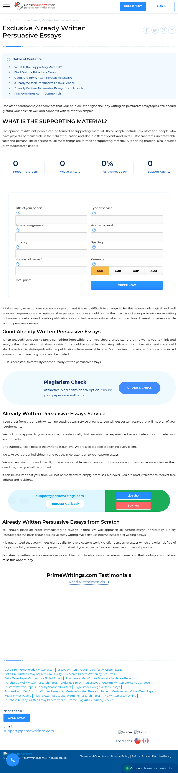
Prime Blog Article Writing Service (91, 700)
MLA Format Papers (18, 696)
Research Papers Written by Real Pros (90, 674)
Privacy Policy (120, 756)
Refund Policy (141, 756)
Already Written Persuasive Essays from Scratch (48, 88)
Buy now (133, 505)
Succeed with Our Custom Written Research (34, 691)
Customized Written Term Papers (134, 691)
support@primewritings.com (60, 496)
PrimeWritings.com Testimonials (38, 93)
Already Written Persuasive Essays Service (44, 83)
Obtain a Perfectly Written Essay (101, 669)
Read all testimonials (87, 582)
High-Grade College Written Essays (97, 687)
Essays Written (67, 669)
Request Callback (65, 503)
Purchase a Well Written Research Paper (31, 682)
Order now (133, 6)
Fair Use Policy (161, 756)
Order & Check (139, 387)
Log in (161, 6)
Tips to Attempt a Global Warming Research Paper (67, 696)
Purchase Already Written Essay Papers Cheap (35, 700)
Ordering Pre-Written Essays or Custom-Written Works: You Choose (105, 682)
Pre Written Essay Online (120, 696)
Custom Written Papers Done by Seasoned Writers (38, 687)
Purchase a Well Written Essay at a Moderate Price (98, 678)
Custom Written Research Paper (87, 691)
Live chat (133, 495)
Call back (16, 717)
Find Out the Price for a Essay (35, 72)
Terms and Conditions (94, 756)
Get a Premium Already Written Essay (29, 669)
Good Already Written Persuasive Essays (43, 78)
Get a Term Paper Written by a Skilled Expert (33, 678)
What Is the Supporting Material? (38, 67)
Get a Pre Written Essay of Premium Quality (33, 674)
